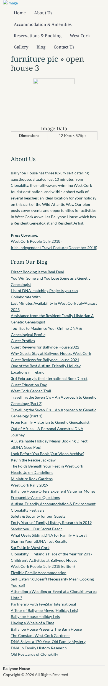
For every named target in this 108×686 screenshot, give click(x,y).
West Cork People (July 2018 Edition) (43, 566)
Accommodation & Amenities (43, 24)
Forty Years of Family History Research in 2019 (51, 522)
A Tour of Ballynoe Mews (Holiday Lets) (44, 610)
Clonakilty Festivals (27, 510)
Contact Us (64, 47)
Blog (41, 47)
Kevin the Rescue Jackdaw (33, 460)
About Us (43, 12)
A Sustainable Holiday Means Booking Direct (49, 441)
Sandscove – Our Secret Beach (37, 528)
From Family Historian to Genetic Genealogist (50, 422)
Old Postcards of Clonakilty (34, 654)
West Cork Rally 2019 (29, 485)
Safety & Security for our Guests (38, 516)
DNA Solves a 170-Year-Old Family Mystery (48, 641)
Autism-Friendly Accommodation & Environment (53, 503)
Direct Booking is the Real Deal (37, 271)
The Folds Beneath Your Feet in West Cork (47, 466)
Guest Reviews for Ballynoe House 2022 (45, 347)
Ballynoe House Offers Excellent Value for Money (53, 491)
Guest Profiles (23, 340)
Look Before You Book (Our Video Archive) (47, 453)
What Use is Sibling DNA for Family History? (49, 535)
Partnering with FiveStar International (43, 604)
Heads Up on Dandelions (32, 472)
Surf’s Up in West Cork (30, 547)
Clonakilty (19, 185)
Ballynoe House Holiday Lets (35, 616)
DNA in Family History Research (39, 648)
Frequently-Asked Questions (35, 497)
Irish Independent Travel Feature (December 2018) (54, 247)
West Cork (80, 35)
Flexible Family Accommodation (38, 572)
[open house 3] (54, 82)
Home (20, 12)
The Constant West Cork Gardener (40, 635)
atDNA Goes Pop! (26, 447)
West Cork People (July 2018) (36, 241)
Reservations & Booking (37, 35)
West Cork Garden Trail (31, 390)
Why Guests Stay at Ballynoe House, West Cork (51, 353)
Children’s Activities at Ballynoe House (44, 560)
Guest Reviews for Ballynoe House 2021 (45, 359)
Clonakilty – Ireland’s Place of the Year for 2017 (51, 554)
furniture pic (34, 58)
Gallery (21, 47)
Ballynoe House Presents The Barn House (46, 629)
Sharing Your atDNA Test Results (39, 541)
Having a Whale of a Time (32, 622)
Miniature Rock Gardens (32, 478)
